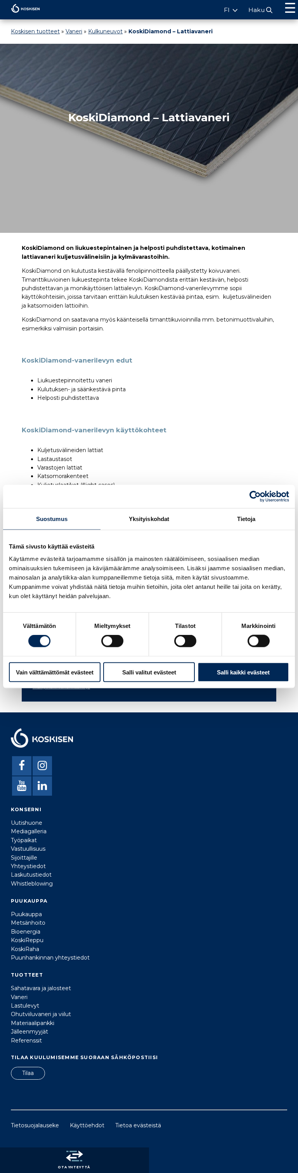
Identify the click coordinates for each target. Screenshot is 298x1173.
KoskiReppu (27, 940)
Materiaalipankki (32, 1023)
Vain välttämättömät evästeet (55, 672)
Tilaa (28, 1073)
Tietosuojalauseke (35, 1125)
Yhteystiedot (28, 866)
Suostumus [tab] (52, 519)
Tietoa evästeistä (138, 1125)
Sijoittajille (24, 857)
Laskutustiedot (31, 874)
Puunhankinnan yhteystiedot (50, 957)
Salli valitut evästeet (149, 672)
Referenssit (26, 1040)
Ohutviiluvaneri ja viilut (41, 1014)
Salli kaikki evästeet (243, 672)
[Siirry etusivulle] (20, 14)
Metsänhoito (28, 922)
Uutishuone (26, 822)
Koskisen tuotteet (35, 31)
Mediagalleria (29, 831)
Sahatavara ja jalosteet (41, 988)
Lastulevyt (25, 1005)
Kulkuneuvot (105, 31)
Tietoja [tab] (246, 519)
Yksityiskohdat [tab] (149, 519)
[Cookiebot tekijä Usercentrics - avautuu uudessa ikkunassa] (255, 496)
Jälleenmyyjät (29, 1031)
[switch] (112, 641)
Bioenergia (25, 931)
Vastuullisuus (28, 848)
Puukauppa (26, 914)
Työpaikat (24, 840)
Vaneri (74, 31)
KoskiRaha (25, 949)
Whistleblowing (32, 883)
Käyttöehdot (87, 1125)
